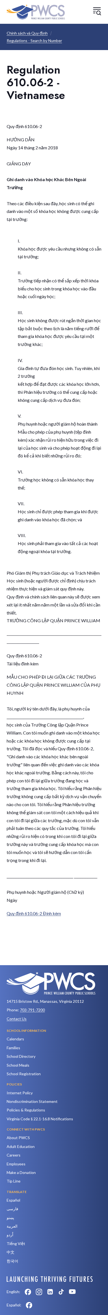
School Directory (21, 1056)
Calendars (15, 1039)
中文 (10, 1252)
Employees (16, 1164)
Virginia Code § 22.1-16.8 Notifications (40, 1118)
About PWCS (18, 1137)
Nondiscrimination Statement (32, 1101)
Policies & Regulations (26, 1110)
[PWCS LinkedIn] (50, 1291)
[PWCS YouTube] (72, 1291)
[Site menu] (96, 11)
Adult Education (21, 1146)
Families (13, 1047)
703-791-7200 (32, 1009)
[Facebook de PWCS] (29, 1305)
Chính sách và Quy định (27, 33)
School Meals (18, 1065)
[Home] (36, 11)
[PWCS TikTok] (61, 1291)
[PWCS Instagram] (39, 1291)
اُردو (10, 1234)
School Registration (24, 1073)
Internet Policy (20, 1092)
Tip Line (13, 1181)
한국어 (12, 1261)
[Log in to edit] (50, 1279)
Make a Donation (21, 1172)
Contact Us (17, 1018)
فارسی (12, 1208)
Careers (13, 1155)
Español (13, 1200)
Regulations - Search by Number (34, 40)
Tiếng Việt (16, 1243)
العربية (12, 1226)
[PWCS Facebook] (28, 1291)
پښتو (10, 1217)
